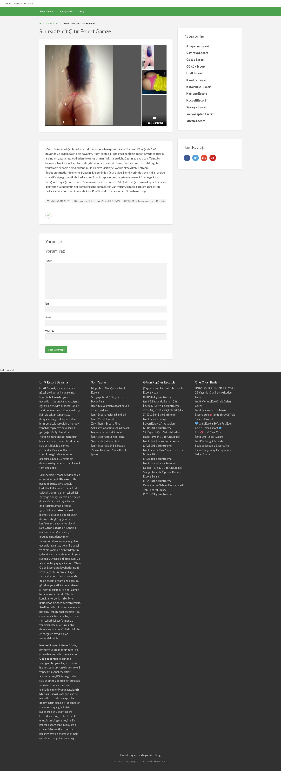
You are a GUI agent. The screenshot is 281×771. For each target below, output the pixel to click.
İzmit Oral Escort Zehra (209, 436)
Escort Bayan (47, 11)
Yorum (48, 260)
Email (49, 317)
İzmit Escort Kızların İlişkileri (108, 414)
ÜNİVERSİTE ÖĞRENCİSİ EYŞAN (215, 388)
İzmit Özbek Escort (102, 419)
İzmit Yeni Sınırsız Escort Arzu (161, 441)
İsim (48, 303)
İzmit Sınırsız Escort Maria (210, 410)
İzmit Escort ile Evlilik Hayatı (108, 445)
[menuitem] (47, 11)
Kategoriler (66, 11)
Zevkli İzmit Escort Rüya (105, 423)
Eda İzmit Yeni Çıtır (208, 432)
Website (49, 331)
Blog (82, 11)
